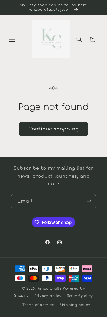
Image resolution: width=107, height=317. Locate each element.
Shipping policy (75, 305)
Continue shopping (53, 129)
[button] (12, 39)
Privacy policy (47, 296)
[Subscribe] (89, 201)
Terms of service (38, 305)
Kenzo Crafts (49, 288)
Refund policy (80, 296)
